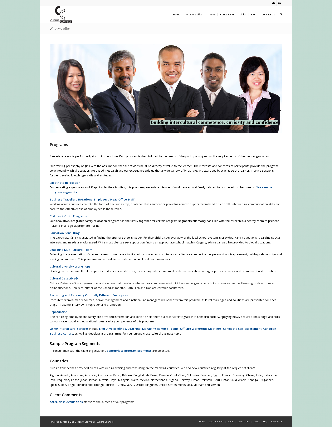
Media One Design (72, 421)
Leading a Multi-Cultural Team (71, 250)
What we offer (60, 28)
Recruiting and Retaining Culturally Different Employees (89, 295)
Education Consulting (65, 233)
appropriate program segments (129, 350)
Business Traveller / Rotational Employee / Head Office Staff (92, 199)
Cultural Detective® (64, 278)
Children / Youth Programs (68, 216)
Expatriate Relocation (65, 183)
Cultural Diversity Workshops (70, 266)
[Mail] (273, 3)
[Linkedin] (279, 3)
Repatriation (58, 312)
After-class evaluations (66, 402)
